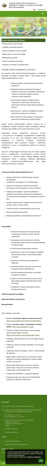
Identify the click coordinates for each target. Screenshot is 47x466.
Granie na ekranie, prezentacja (12, 61)
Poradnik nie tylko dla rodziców (12, 47)
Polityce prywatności (34, 457)
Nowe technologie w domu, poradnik (14, 51)
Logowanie (41, 9)
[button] (34, 9)
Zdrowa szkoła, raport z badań (12, 44)
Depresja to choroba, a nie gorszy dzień (15, 65)
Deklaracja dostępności (13, 441)
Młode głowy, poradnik (9, 58)
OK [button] (41, 461)
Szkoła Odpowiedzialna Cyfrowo (13, 40)
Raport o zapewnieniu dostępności (16, 444)
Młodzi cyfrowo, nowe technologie (13, 54)
